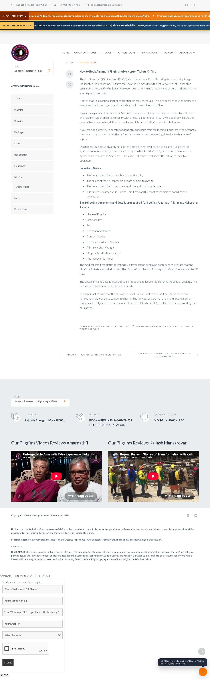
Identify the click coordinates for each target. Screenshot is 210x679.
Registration (20, 154)
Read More (145, 559)
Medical (18, 177)
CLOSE (4, 675)
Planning (18, 109)
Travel (17, 98)
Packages (19, 132)
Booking (18, 120)
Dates (17, 143)
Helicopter (20, 165)
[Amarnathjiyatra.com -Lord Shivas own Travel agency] (20, 52)
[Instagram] (194, 5)
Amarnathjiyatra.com (96, 326)
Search (17, 66)
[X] (69, 85)
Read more (16, 546)
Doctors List (22, 186)
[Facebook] (186, 5)
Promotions (20, 209)
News (17, 197)
